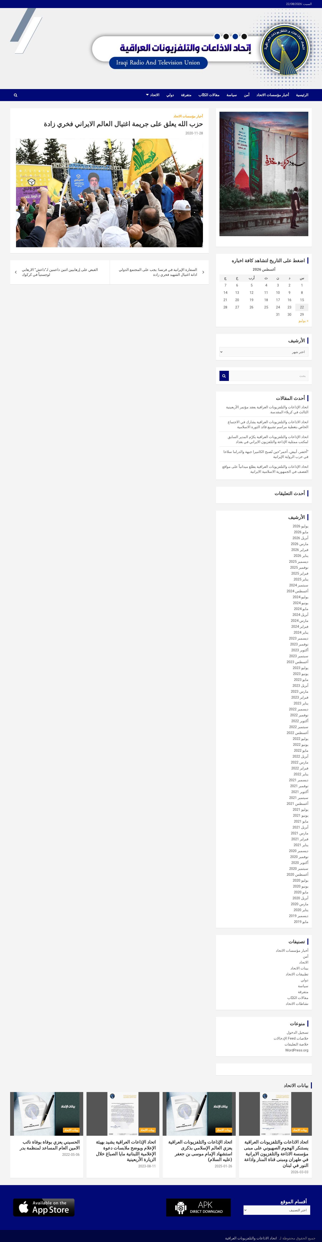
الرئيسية (302, 95)
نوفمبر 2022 (299, 715)
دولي (170, 95)
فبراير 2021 (299, 839)
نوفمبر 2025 (299, 567)
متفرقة (186, 95)
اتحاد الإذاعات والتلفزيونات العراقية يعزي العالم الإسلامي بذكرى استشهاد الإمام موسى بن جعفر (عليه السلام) (200, 1150)
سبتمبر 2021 (298, 798)
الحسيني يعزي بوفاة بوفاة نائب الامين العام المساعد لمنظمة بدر (50, 1145)
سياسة (232, 95)
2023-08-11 (147, 1166)
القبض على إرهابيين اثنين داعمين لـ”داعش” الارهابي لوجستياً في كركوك (60, 272)
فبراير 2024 (299, 626)
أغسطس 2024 (297, 591)
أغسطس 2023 (297, 662)
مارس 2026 (299, 544)
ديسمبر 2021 (298, 780)
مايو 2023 (301, 680)
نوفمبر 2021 (299, 786)
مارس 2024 (299, 621)
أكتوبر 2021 (299, 792)
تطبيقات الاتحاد (297, 974)
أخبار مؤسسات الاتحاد (272, 95)
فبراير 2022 (299, 768)
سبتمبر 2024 (298, 585)
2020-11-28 (194, 133)
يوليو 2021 (300, 809)
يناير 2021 (301, 845)
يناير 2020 (301, 910)
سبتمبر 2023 (298, 656)
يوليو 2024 (300, 597)
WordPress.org (296, 1050)
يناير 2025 (301, 579)
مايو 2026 (301, 532)
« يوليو (303, 321)
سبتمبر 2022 (298, 727)
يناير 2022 (301, 774)
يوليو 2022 (300, 739)
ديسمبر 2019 (298, 916)
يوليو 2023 (300, 668)
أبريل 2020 (300, 898)
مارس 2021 (299, 833)
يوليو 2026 (300, 526)
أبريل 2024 (300, 615)
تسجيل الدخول (297, 1032)
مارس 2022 (299, 762)
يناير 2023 (301, 703)
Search (224, 376)
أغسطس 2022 (297, 733)
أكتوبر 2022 (299, 721)
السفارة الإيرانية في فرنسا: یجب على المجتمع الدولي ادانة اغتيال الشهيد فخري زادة (158, 272)
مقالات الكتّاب (208, 95)
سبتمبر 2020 (298, 868)
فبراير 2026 (299, 550)
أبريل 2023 (300, 685)
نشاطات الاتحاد (297, 1004)
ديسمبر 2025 (298, 561)
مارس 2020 (299, 904)
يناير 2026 (301, 556)
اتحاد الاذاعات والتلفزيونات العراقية (251, 1238)
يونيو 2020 (300, 886)
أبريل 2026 (300, 538)
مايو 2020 (301, 892)
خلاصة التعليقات (296, 1044)
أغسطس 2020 (297, 874)
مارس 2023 (299, 691)
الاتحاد (154, 95)
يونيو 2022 (300, 745)
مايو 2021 (301, 821)
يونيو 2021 (300, 815)
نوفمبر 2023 (299, 644)
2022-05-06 (71, 1155)
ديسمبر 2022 (298, 709)
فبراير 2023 (299, 697)
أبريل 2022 (300, 756)
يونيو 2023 (300, 674)
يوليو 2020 (300, 880)
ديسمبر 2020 (298, 851)
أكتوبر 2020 (299, 863)
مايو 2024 (301, 609)
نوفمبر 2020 (299, 857)
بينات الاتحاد (299, 968)
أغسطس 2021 (297, 804)
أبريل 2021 (300, 827)
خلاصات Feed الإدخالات (291, 1038)
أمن (246, 95)
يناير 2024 (301, 632)
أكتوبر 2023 (299, 650)
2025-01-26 (223, 1166)
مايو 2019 (301, 922)
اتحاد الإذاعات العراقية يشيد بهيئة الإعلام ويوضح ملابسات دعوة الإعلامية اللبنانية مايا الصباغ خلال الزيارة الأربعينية (126, 1150)
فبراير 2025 (299, 573)
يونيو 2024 (300, 603)
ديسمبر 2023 (298, 638)
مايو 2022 (301, 750)
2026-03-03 (299, 1172)
